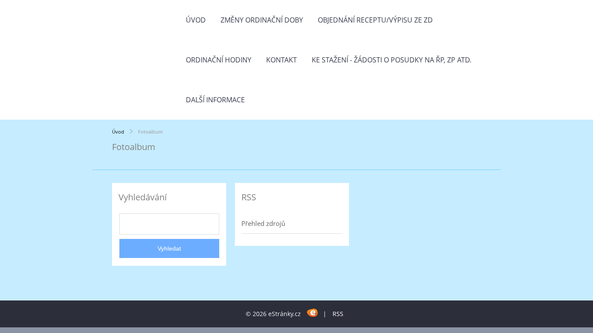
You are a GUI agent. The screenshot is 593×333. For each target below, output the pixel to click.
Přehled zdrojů (263, 223)
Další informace (215, 99)
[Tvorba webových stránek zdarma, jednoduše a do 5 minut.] (313, 312)
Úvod (196, 20)
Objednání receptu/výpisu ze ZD (375, 20)
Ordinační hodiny (218, 60)
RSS (338, 314)
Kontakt (281, 60)
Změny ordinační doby (262, 20)
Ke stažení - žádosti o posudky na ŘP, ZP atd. (391, 60)
